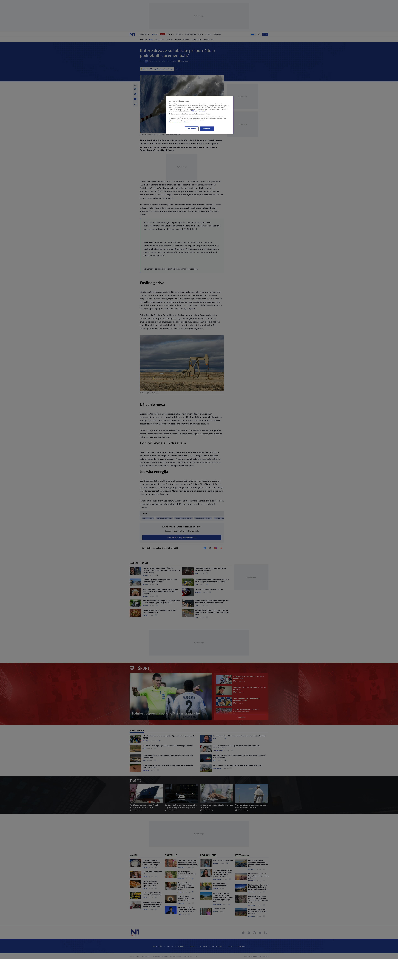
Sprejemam (206, 128)
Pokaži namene (191, 128)
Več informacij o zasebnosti (198, 111)
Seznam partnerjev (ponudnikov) (178, 122)
